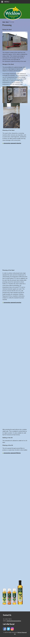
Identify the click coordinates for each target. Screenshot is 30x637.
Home (3, 21)
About (7, 21)
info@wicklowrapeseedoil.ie (13, 620)
